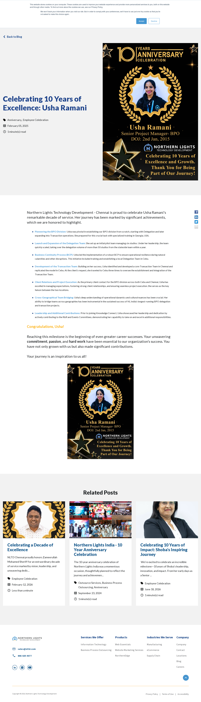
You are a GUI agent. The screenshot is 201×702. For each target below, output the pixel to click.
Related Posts (100, 492)
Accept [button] (141, 21)
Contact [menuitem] (180, 649)
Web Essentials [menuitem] (123, 644)
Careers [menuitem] (180, 666)
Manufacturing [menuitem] (154, 644)
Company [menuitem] (181, 644)
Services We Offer (92, 637)
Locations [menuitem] (181, 655)
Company (182, 637)
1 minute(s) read (16, 131)
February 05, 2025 (17, 125)
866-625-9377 (25, 655)
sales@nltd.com (27, 648)
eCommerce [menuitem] (153, 649)
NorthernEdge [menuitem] (122, 655)
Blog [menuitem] (178, 661)
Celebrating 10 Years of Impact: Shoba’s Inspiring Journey (163, 550)
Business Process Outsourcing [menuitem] (96, 649)
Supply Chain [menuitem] (153, 655)
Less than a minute (22, 590)
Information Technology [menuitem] (93, 644)
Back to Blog (14, 36)
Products (121, 637)
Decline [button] (154, 21)
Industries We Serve (160, 637)
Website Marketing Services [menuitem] (129, 649)
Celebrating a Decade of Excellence (30, 547)
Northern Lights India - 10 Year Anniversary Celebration (98, 550)
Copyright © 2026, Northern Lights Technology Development (34, 694)
